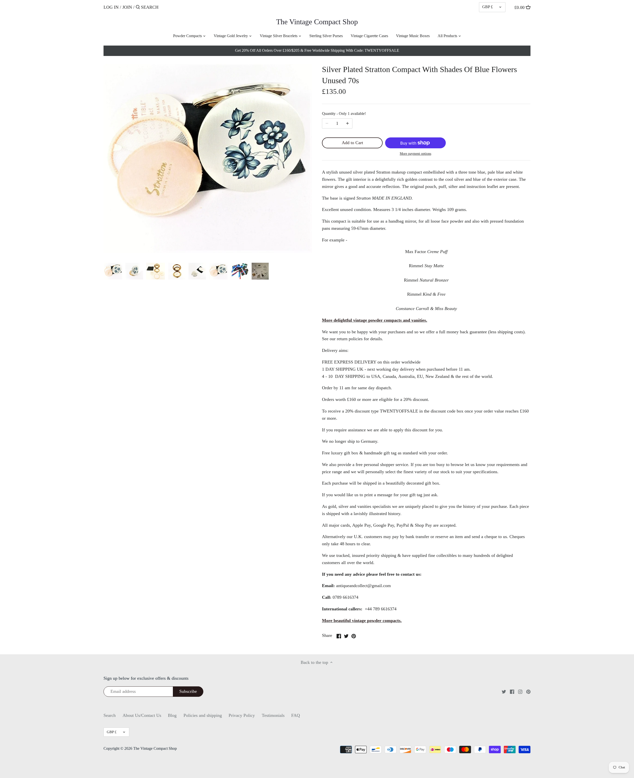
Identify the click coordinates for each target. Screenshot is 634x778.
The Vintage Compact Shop (317, 22)
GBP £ (487, 7)
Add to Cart (352, 142)
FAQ (295, 715)
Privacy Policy (242, 715)
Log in (111, 7)
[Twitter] (504, 691)
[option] (113, 271)
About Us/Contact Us (142, 715)
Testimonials (273, 715)
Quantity (344, 113)
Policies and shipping (203, 715)
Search (110, 715)
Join (127, 7)
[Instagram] (520, 691)
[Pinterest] (528, 691)
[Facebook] (512, 691)
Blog (172, 715)
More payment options (415, 154)
